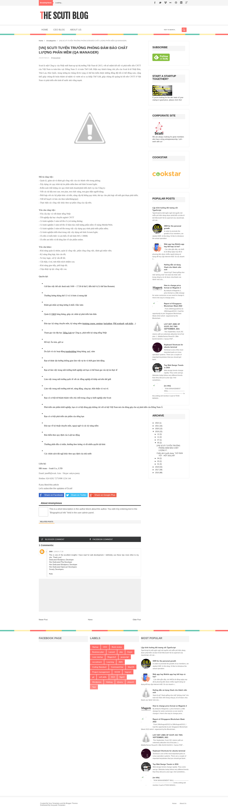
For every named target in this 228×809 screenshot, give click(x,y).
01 (158, 464)
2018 (157, 467)
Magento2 (112, 657)
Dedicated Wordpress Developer (61, 560)
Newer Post (43, 620)
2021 (157, 426)
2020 (157, 429)
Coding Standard (99, 667)
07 (158, 440)
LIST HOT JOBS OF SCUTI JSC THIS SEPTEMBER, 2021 (172, 326)
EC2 (113, 677)
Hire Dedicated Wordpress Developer (63, 565)
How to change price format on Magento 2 (170, 706)
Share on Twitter (78, 495)
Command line (117, 667)
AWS (121, 662)
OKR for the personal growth (164, 661)
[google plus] (186, 3)
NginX (122, 677)
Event (129, 652)
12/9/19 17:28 (58, 552)
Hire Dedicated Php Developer (60, 562)
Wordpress (96, 682)
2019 (157, 431)
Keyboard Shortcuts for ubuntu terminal (169, 751)
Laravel (112, 652)
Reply (51, 574)
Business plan (98, 652)
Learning (110, 662)
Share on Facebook (53, 495)
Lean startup (97, 657)
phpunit (131, 682)
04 (158, 458)
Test (94, 687)
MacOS (131, 667)
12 (158, 434)
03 (158, 461)
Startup (95, 647)
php (121, 652)
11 (158, 437)
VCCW (117, 672)
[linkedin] (181, 3)
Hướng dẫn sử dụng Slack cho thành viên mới (172, 267)
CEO (105, 647)
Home (41, 40)
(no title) (167, 386)
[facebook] (155, 3)
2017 (157, 470)
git (93, 677)
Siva (51, 552)
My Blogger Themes (70, 803)
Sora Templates (54, 803)
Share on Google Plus (104, 495)
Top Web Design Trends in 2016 (165, 764)
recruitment (97, 662)
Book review (117, 647)
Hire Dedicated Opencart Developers (63, 567)
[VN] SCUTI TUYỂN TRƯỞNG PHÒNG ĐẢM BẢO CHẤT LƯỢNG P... (168, 448)
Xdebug (109, 682)
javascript (125, 657)
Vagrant (128, 672)
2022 (157, 423)
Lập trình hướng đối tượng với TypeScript (158, 648)
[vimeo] (165, 3)
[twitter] (160, 3)
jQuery (120, 682)
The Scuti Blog (64, 15)
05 (158, 443)
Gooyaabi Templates (58, 805)
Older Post (137, 620)
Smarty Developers (56, 569)
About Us (183, 803)
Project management (101, 672)
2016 (157, 473)
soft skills (102, 677)
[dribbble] (176, 3)
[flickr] (170, 3)
